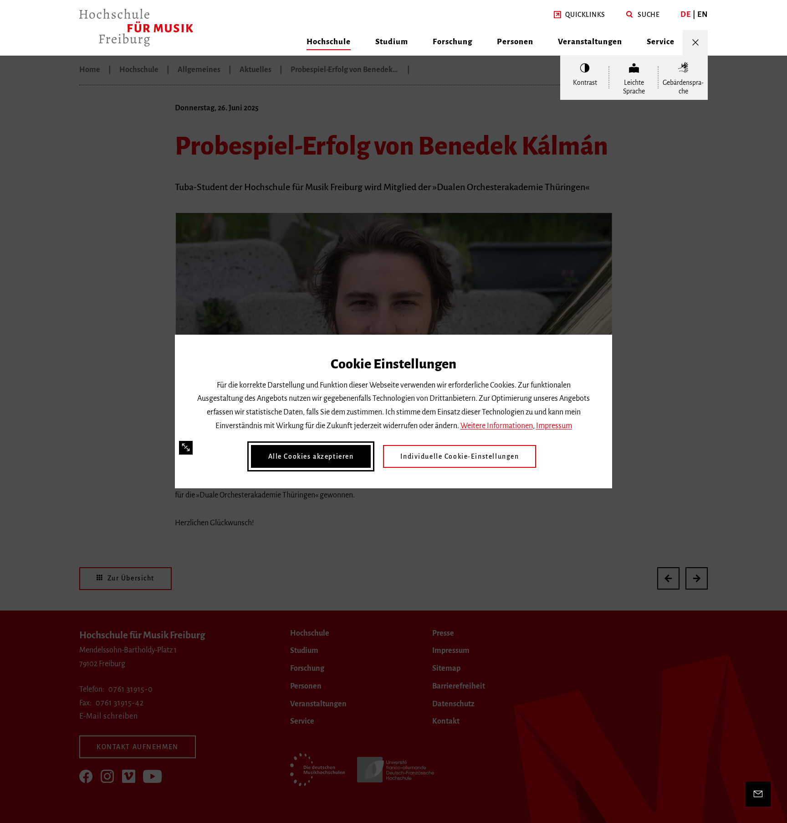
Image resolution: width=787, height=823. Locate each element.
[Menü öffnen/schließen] (695, 42)
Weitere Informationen (496, 426)
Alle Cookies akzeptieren (311, 456)
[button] (579, 15)
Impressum (554, 426)
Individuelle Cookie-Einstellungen (459, 456)
